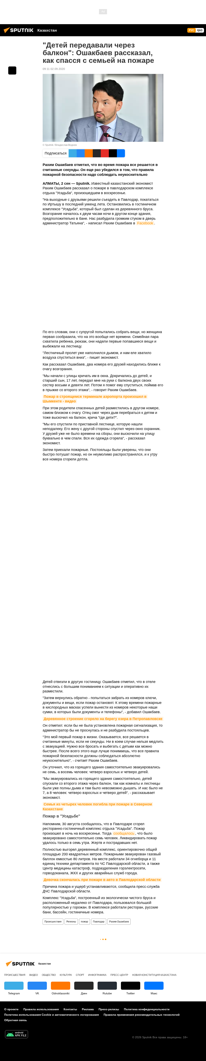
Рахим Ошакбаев (119, 921)
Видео (33, 975)
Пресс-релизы (109, 1009)
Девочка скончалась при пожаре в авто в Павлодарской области (102, 880)
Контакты (70, 1009)
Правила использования (41, 1009)
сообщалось (123, 833)
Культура (66, 975)
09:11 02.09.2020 (54, 68)
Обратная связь (15, 1020)
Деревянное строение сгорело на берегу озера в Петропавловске (103, 719)
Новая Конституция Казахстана (154, 975)
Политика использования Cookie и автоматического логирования (51, 1014)
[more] (12, 70)
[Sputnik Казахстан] (19, 33)
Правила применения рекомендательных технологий (142, 1014)
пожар (84, 921)
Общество (49, 975)
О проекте (11, 1009)
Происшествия (53, 921)
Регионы (71, 921)
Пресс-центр (119, 975)
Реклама (88, 1009)
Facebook (145, 223)
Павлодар (98, 921)
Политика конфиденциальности (147, 1009)
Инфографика (97, 975)
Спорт (80, 975)
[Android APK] (16, 1034)
